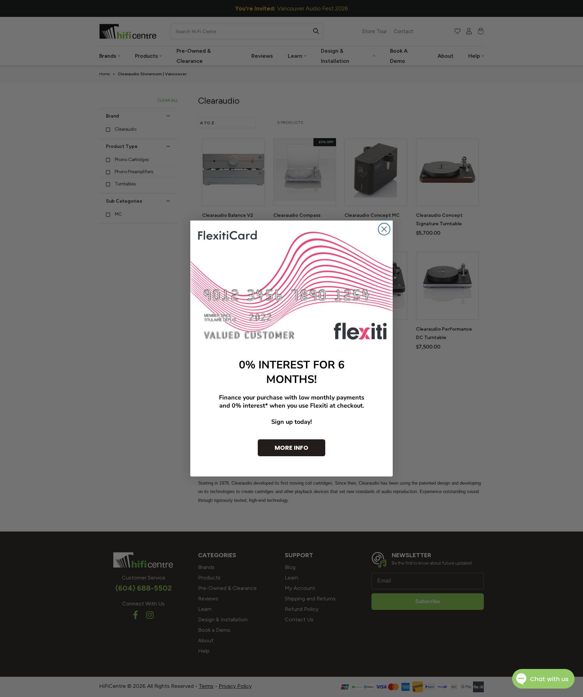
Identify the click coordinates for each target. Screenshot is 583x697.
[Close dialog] (384, 229)
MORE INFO (291, 447)
